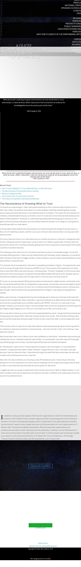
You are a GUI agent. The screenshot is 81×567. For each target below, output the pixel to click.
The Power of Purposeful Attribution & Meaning (20, 199)
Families (77, 31)
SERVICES (77, 21)
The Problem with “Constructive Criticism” (18, 196)
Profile (77, 2)
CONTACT (76, 49)
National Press (73, 5)
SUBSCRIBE (76, 47)
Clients (77, 10)
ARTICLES (76, 41)
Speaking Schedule (71, 8)
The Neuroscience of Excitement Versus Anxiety (20, 191)
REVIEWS (77, 18)
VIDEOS (77, 39)
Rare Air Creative (45, 559)
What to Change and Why (11, 193)
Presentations (73, 23)
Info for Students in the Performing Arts (58, 34)
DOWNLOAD (40, 528)
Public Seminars (72, 26)
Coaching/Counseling (69, 29)
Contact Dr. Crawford (40, 466)
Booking (76, 44)
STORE (78, 52)
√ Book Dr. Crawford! (40, 525)
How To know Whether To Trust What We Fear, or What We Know (27, 188)
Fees (79, 13)
